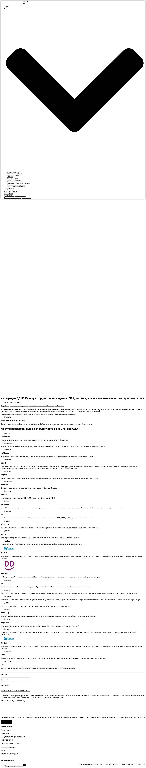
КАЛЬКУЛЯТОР (8, 194)
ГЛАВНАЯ (6, 6)
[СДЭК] (25, 1)
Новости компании (7, 760)
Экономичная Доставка (14, 180)
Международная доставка (14, 181)
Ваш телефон (5, 685)
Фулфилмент (11, 188)
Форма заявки (6, 730)
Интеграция (10, 190)
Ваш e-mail (4, 680)
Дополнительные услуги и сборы (16, 186)
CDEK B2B (10, 177)
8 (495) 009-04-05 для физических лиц (15, 196)
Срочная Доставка (12, 178)
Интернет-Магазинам (13, 172)
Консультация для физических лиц (13, 737)
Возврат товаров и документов (16, 185)
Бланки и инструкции (8, 747)
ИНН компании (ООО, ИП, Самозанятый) (15, 690)
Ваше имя (4, 675)
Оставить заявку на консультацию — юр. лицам (17, 198)
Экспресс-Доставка (13, 175)
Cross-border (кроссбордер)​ (15, 173)
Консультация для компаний (14, 3)
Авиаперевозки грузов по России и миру (18, 183)
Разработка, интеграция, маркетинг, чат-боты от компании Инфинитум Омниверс (32, 406)
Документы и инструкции (10, 754)
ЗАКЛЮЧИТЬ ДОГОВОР (10, 192)
